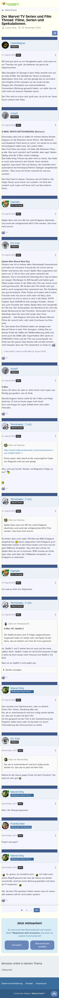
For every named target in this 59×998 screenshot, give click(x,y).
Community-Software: (29, 993)
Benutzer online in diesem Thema (22, 963)
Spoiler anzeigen (14, 670)
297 (37, 910)
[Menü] (55, 4)
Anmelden (17, 945)
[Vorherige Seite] (22, 910)
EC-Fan (28, 351)
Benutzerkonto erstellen (42, 945)
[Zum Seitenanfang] (54, 994)
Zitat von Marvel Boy (18, 759)
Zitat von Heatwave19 (18, 623)
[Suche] (40, 4)
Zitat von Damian (16, 445)
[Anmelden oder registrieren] (47, 3)
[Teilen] (54, 33)
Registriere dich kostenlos (26, 933)
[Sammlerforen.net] (10, 4)
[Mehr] (55, 55)
